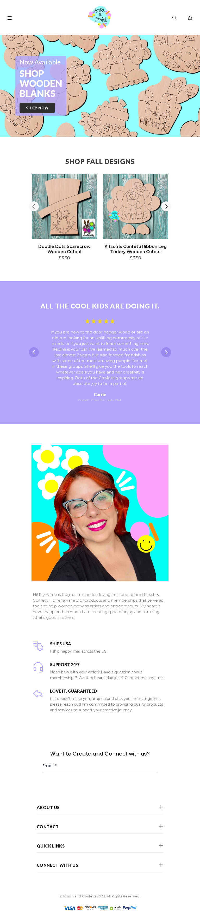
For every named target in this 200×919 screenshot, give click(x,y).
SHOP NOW (37, 108)
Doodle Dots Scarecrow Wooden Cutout (64, 249)
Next (166, 206)
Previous (34, 206)
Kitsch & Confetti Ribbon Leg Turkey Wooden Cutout (136, 249)
